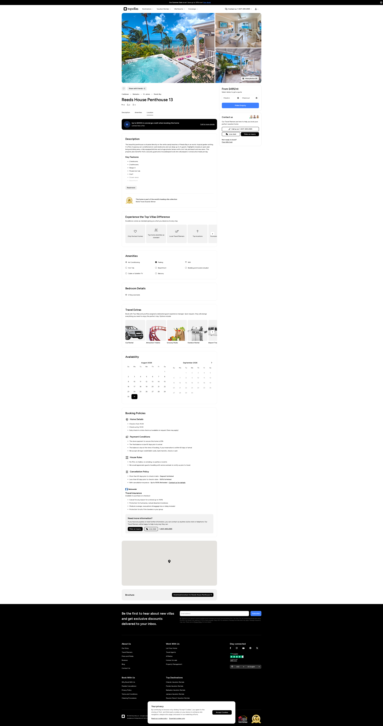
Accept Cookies (222, 712)
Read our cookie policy (159, 718)
